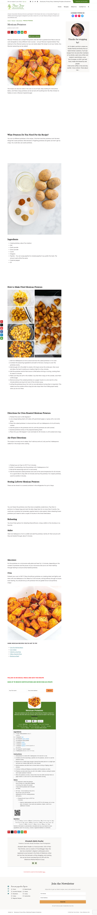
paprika (23, 745)
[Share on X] (12, 32)
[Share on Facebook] (1, 331)
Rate (41, 721)
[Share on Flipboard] (15, 32)
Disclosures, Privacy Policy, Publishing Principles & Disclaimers (55, 1)
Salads (26, 891)
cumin (23, 742)
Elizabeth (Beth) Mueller (34, 841)
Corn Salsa (13, 650)
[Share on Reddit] (25, 32)
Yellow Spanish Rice (16, 654)
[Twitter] (35, 2)
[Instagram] (33, 2)
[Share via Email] (22, 32)
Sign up (24, 1)
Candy (26, 893)
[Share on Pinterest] (9, 32)
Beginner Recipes (17, 898)
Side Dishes (19, 20)
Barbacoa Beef (14, 656)
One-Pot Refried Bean (16, 647)
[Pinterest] (37, 2)
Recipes (66, 7)
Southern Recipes (17, 891)
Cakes (14, 896)
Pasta (14, 889)
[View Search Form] (88, 7)
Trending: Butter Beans (81, 1)
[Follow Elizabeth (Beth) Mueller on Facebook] (33, 863)
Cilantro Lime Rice (15, 652)
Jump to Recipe (35, 36)
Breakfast (15, 893)
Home (59, 7)
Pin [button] (35, 721)
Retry (44, 872)
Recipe (13, 20)
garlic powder (26, 738)
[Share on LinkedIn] (18, 32)
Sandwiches (27, 896)
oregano (24, 744)
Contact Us (82, 7)
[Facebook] (30, 2)
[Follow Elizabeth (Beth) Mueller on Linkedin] (36, 863)
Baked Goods (27, 889)
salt (22, 737)
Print (29, 721)
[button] (32, 716)
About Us (74, 7)
